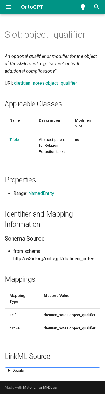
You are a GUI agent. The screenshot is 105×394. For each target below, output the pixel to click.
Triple (14, 139)
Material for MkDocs (40, 387)
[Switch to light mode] (83, 7)
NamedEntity (41, 193)
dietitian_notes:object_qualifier (45, 83)
